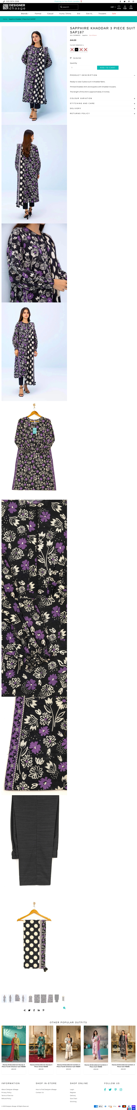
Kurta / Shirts (65, 13)
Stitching (73, 1101)
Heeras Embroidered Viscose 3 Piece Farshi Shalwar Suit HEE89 (14, 1066)
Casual (50, 13)
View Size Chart (77, 58)
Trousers (102, 13)
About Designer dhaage (10, 1089)
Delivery (75, 108)
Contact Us (40, 1092)
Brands (24, 13)
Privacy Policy (6, 1092)
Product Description (83, 75)
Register (73, 1092)
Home (5, 19)
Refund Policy (6, 1098)
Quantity (73, 63)
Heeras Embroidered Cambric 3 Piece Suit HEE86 (95, 1066)
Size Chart (73, 1098)
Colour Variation (81, 98)
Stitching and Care (82, 103)
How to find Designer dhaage (46, 1089)
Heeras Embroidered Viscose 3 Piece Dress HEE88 (41, 1066)
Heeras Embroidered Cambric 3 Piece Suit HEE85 (123, 1066)
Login (72, 1089)
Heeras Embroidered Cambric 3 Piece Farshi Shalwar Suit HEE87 (68, 1066)
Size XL (89, 13)
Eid (78, 13)
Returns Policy (80, 113)
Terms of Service (7, 1095)
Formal (38, 13)
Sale (114, 13)
